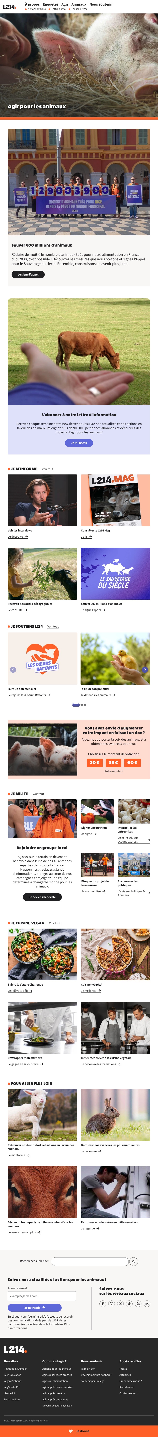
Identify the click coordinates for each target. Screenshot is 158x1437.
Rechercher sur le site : (34, 1260)
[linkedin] (147, 1303)
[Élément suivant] (145, 670)
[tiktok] (129, 1303)
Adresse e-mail (18, 1288)
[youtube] (138, 1303)
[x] (120, 1303)
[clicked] (133, 1261)
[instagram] (111, 1303)
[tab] (76, 705)
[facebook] (102, 1303)
